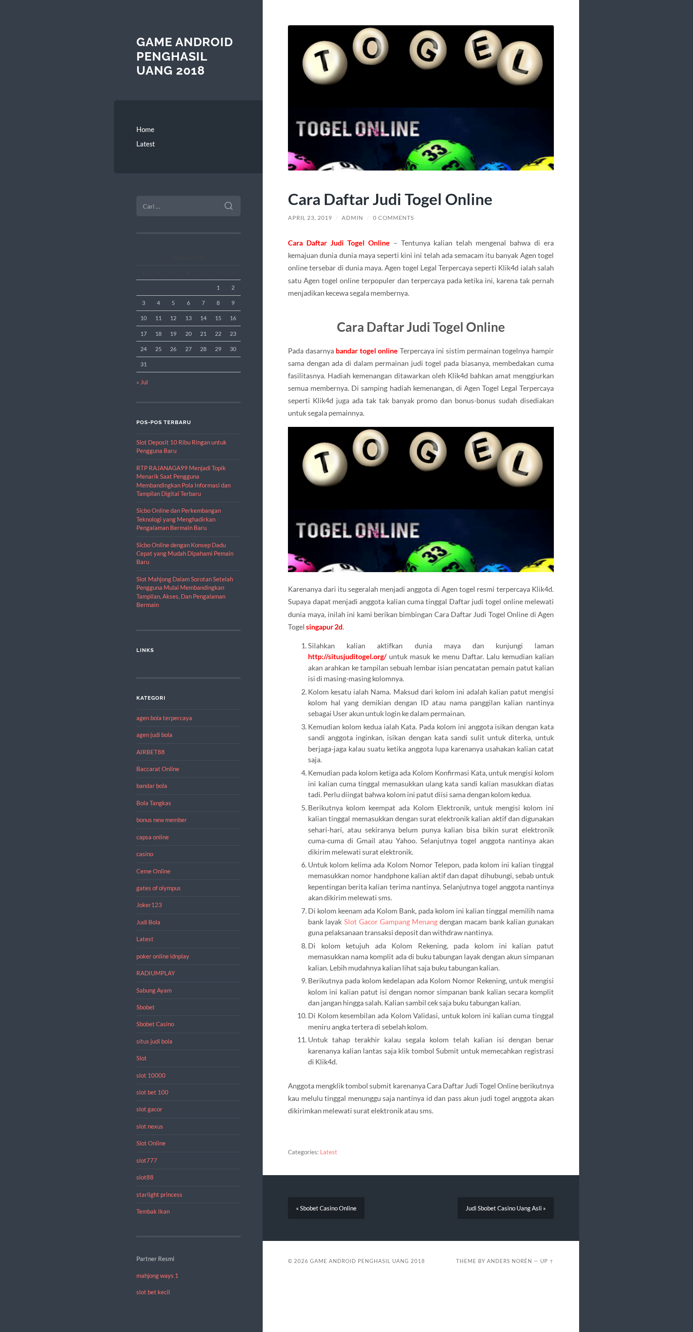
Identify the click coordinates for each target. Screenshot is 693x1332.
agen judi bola (154, 734)
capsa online (152, 837)
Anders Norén (509, 1261)
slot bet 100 (152, 1092)
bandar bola (151, 785)
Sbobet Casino (155, 1023)
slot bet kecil (153, 1291)
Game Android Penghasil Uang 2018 (184, 56)
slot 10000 (151, 1075)
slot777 (146, 1160)
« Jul (142, 382)
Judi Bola (148, 922)
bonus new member (161, 819)
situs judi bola (154, 1041)
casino (144, 853)
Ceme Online (153, 871)
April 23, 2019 (310, 218)
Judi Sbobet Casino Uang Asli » (506, 1208)
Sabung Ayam (154, 990)
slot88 (145, 1177)
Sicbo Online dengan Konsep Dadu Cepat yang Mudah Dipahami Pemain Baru (184, 553)
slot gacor (149, 1109)
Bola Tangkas (153, 802)
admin (352, 218)
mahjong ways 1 (157, 1275)
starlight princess (159, 1194)
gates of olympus (158, 887)
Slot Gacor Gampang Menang (391, 921)
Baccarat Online (157, 768)
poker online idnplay (162, 956)
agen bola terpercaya (164, 717)
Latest (145, 144)
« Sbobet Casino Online (326, 1208)
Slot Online (151, 1143)
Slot (141, 1058)
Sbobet (145, 1007)
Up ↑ (547, 1261)
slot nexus (149, 1126)
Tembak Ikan (153, 1211)
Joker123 (149, 904)
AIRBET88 (150, 751)
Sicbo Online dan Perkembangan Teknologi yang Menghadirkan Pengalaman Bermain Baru (178, 519)
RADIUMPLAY (155, 973)
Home (145, 129)
